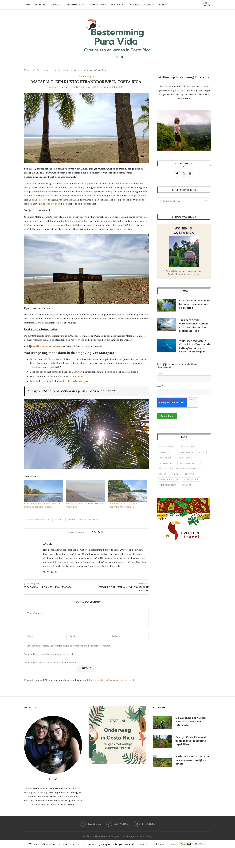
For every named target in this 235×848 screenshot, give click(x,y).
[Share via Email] (102, 532)
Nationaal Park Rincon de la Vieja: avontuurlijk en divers (192, 760)
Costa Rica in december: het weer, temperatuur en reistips (194, 304)
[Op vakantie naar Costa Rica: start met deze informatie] (162, 722)
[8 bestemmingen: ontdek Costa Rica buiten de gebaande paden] (43, 491)
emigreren (164, 452)
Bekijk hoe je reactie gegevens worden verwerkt (108, 679)
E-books (55, 5)
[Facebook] (113, 57)
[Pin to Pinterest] (99, 532)
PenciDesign (146, 836)
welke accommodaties (47, 346)
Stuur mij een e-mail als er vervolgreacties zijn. (49, 654)
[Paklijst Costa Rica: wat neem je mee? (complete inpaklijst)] (162, 741)
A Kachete (48, 195)
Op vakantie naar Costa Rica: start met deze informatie (190, 721)
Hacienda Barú (56, 359)
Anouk (63, 87)
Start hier (40, 5)
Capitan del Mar (50, 203)
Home (27, 5)
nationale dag (166, 463)
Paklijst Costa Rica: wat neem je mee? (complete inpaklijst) (190, 740)
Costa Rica (117, 5)
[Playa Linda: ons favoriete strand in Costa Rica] (85, 491)
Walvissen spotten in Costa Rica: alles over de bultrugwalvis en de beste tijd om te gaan (194, 346)
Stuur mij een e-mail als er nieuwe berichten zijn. (50, 662)
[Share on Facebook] (92, 532)
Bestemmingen (75, 5)
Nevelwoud (165, 469)
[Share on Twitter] (95, 532)
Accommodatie (166, 447)
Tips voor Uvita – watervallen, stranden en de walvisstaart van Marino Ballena (193, 325)
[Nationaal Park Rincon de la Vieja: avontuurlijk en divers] (162, 761)
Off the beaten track (37, 520)
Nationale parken (189, 463)
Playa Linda (121, 183)
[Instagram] (117, 57)
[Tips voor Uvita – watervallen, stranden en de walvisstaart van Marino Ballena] (166, 324)
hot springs (165, 458)
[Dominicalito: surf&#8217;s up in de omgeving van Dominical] (127, 491)
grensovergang (184, 452)
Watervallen (191, 479)
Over (161, 5)
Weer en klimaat (167, 485)
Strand (58, 520)
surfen (71, 520)
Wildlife (186, 485)
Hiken (201, 452)
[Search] (209, 4)
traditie (189, 474)
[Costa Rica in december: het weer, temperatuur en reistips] (166, 305)
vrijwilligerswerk (90, 520)
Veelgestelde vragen (142, 5)
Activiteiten (97, 5)
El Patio (39, 199)
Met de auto (183, 458)
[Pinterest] (122, 57)
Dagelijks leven (188, 447)
